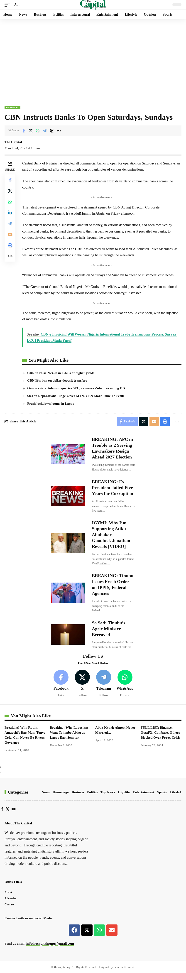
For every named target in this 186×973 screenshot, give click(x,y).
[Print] (10, 245)
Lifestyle (176, 792)
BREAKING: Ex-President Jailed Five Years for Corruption (112, 487)
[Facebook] (61, 684)
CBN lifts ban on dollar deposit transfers (57, 380)
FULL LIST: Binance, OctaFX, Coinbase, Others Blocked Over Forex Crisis (160, 732)
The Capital (13, 142)
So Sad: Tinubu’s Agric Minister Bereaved (108, 628)
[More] (59, 130)
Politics (92, 792)
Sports (162, 792)
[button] (8, 5)
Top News (107, 792)
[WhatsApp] (125, 684)
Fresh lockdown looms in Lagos (50, 403)
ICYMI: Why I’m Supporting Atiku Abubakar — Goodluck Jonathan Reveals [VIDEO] (111, 534)
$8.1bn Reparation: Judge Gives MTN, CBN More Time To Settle (76, 396)
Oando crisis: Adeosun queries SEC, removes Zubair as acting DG (76, 388)
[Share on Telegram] (45, 130)
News (46, 792)
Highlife (124, 792)
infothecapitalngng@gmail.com (50, 943)
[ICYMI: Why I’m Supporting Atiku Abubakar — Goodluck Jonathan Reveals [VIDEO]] (68, 543)
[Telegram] (104, 684)
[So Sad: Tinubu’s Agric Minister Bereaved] (68, 634)
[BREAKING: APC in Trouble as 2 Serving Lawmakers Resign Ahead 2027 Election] (68, 454)
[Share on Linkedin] (10, 212)
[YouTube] (13, 809)
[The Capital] (93, 5)
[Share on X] (30, 130)
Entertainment (143, 792)
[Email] (10, 234)
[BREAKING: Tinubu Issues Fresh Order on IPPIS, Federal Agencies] (68, 593)
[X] (82, 684)
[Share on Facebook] (23, 130)
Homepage (61, 792)
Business (12, 107)
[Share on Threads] (52, 130)
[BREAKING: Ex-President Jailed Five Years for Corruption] (68, 496)
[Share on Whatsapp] (37, 130)
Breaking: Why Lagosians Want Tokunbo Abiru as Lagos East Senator (69, 732)
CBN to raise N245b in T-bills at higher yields (60, 373)
